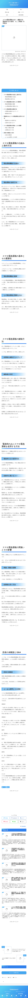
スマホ (4, 787)
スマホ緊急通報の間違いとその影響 (12, 125)
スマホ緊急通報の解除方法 (10, 109)
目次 (12, 90)
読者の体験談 (8, 135)
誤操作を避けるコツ (10, 122)
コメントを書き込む (14, 972)
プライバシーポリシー (20, 991)
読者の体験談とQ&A (9, 132)
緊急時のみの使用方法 (10, 120)
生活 (8, 787)
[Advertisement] (14, 76)
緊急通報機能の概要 (10, 104)
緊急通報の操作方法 (10, 99)
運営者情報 (20, 993)
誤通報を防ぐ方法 (9, 130)
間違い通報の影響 (9, 127)
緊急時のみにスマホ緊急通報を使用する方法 (14, 117)
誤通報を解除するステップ (11, 111)
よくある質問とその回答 (11, 137)
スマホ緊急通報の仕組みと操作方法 (12, 94)
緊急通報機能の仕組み (10, 96)
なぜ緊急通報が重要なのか (11, 106)
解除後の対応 (8, 113)
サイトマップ (7, 991)
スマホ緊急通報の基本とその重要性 (12, 102)
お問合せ (7, 993)
